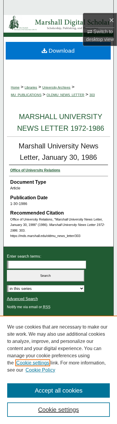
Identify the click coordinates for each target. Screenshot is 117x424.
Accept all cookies (58, 390)
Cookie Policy (40, 370)
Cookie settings (32, 362)
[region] (58, 370)
